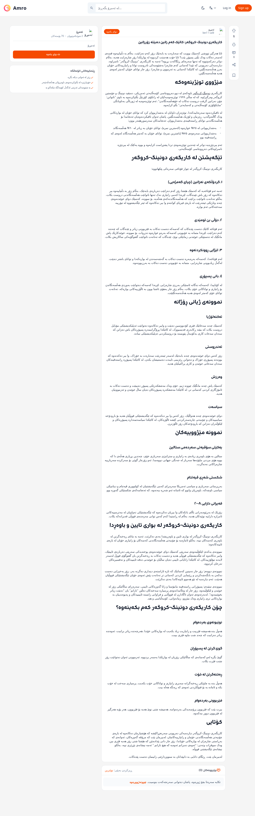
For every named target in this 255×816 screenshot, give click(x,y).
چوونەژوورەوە (138, 782)
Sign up (243, 8)
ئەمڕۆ (211, 29)
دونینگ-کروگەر (201, 93)
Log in (227, 8)
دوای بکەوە (111, 31)
